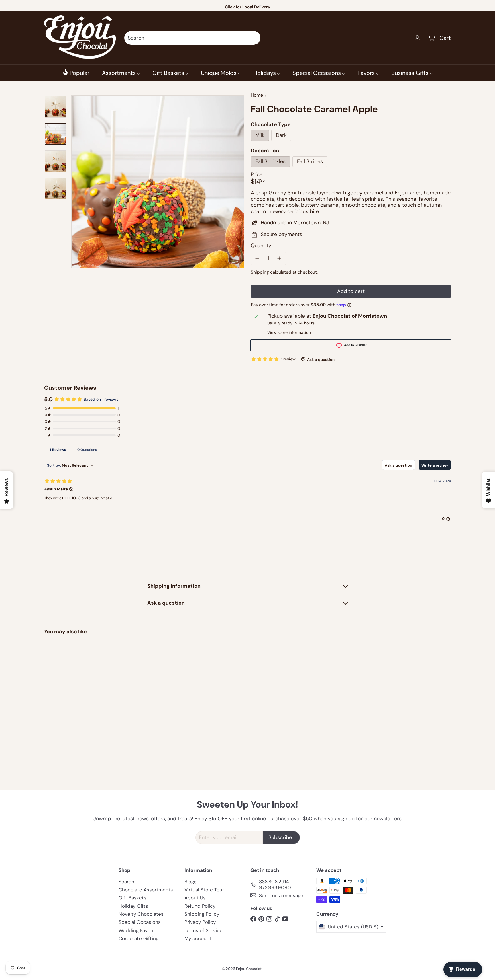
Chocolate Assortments (146, 890)
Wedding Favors (137, 930)
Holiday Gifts (133, 906)
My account (197, 938)
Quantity (261, 246)
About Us (195, 898)
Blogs (190, 881)
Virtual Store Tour (204, 890)
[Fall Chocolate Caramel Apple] (75, 691)
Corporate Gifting (138, 938)
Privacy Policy (200, 922)
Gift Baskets (132, 898)
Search (126, 881)
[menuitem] (76, 72)
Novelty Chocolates (141, 914)
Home (257, 95)
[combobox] (192, 38)
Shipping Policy (201, 914)
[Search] (253, 38)
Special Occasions (140, 922)
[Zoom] (158, 182)
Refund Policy (199, 906)
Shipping (260, 272)
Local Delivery (256, 6)
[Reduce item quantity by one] (257, 258)
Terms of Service (203, 930)
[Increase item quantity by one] (279, 258)
